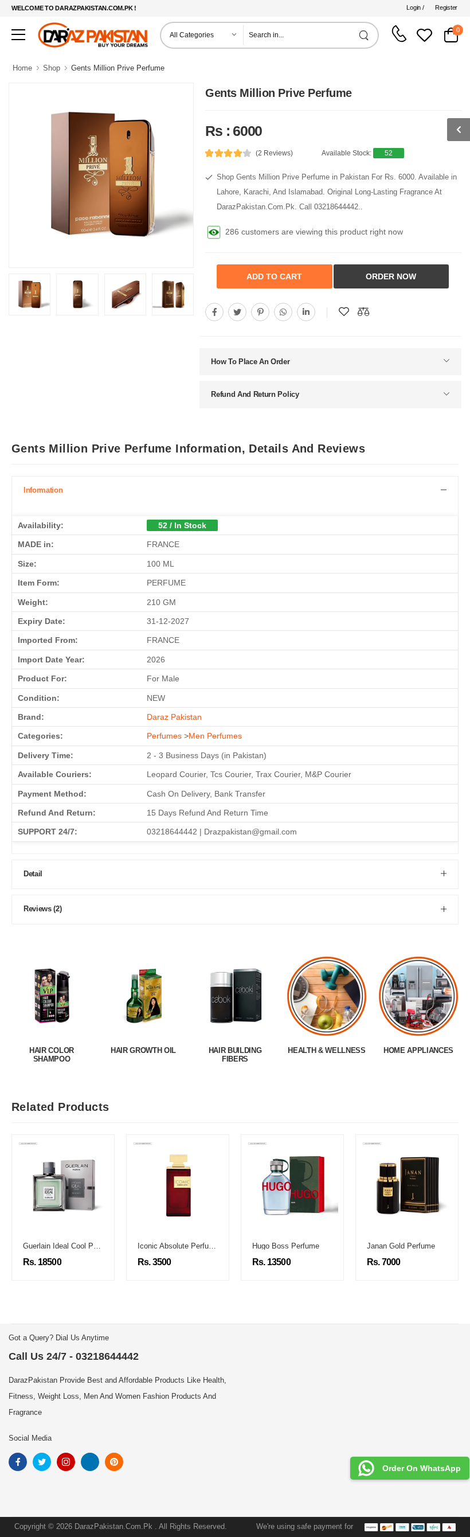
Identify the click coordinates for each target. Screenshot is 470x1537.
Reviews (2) (42, 908)
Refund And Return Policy (255, 394)
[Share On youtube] (306, 312)
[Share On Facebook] (214, 312)
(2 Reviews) (274, 153)
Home (22, 68)
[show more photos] (458, 129)
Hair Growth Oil (51, 1050)
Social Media (30, 1438)
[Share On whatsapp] (283, 312)
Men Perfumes (215, 735)
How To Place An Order (250, 361)
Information (42, 490)
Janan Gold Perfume (361, 1246)
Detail (32, 873)
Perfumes (164, 735)
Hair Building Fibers (143, 1055)
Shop (51, 68)
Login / (415, 7)
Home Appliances (327, 1050)
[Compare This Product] (363, 312)
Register (446, 7)
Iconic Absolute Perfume (138, 1246)
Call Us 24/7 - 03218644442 (74, 1356)
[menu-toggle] (18, 35)
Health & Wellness (234, 1050)
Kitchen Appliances (418, 1050)
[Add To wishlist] (344, 312)
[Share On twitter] (237, 312)
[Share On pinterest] (260, 312)
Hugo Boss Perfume (246, 1246)
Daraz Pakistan (174, 716)
